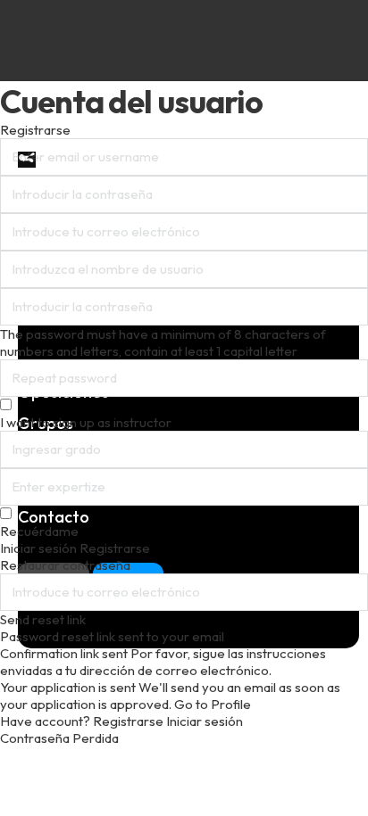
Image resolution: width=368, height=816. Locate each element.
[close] (27, 160)
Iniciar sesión (204, 721)
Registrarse (129, 721)
